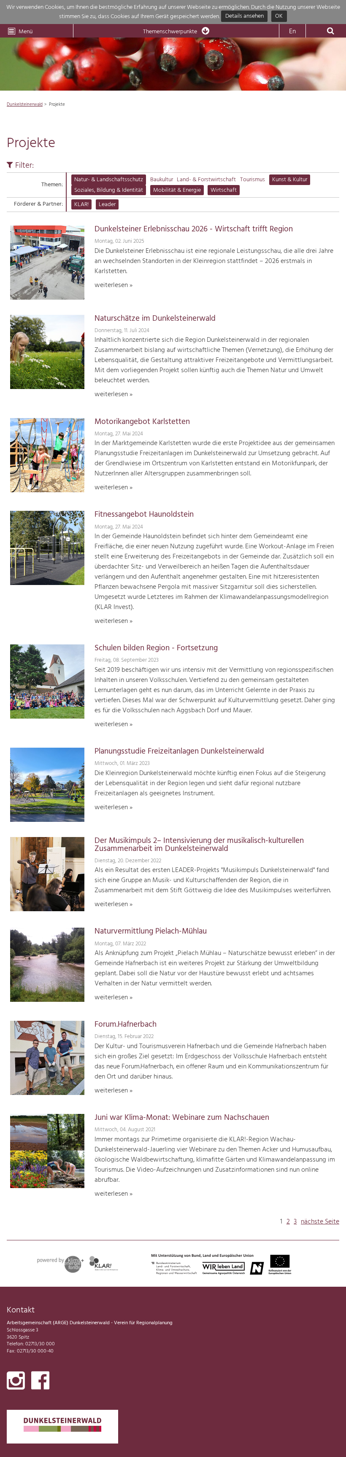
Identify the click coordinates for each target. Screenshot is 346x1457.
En (292, 31)
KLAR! (81, 204)
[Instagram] (16, 1382)
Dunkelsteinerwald (25, 104)
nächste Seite (320, 1221)
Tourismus (252, 180)
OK (279, 16)
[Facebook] (40, 1382)
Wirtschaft (224, 190)
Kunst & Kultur (289, 180)
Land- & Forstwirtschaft (206, 180)
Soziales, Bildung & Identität (108, 190)
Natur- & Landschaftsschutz (108, 180)
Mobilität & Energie (177, 190)
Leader (107, 204)
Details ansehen (244, 16)
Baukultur (161, 180)
